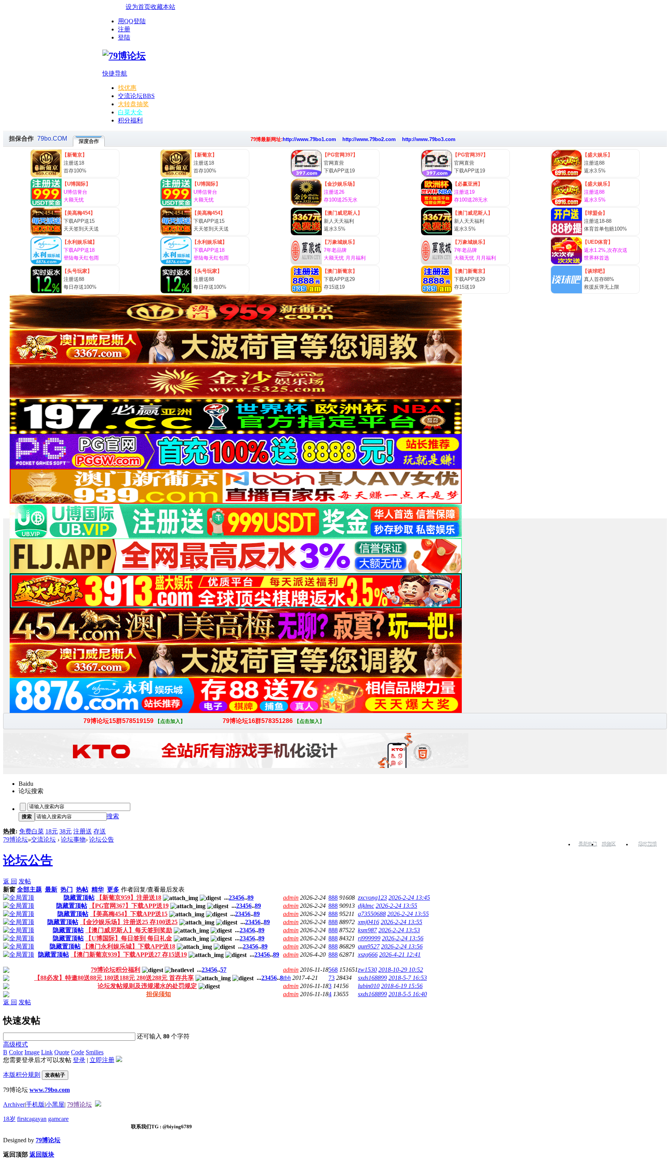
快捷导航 (114, 73)
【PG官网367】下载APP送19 (129, 905)
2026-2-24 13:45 (409, 897)
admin (291, 897)
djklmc (366, 905)
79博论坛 (15, 839)
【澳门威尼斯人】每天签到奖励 (128, 930)
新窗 (9, 889)
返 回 (10, 881)
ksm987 (367, 930)
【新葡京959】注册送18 (128, 897)
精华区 (609, 844)
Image (32, 1052)
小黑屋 (55, 1104)
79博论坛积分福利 (115, 969)
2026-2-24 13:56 (402, 938)
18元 (51, 831)
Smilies (95, 1052)
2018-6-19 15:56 (402, 986)
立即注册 (102, 1060)
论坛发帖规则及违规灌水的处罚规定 (147, 986)
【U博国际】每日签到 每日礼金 (128, 938)
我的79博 (647, 844)
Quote (61, 1052)
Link (47, 1052)
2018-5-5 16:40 (408, 994)
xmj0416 (368, 922)
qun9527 (369, 946)
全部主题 (29, 889)
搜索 (113, 816)
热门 (66, 889)
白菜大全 (130, 112)
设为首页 (138, 6)
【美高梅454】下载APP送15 (129, 914)
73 (331, 977)
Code (77, 1052)
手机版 (35, 1104)
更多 (113, 889)
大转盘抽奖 (133, 104)
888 (333, 897)
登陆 (124, 37)
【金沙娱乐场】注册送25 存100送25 (129, 922)
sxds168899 (372, 977)
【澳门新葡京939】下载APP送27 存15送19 (129, 954)
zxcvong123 (372, 897)
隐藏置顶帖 (79, 897)
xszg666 (368, 954)
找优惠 (127, 87)
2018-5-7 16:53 (408, 977)
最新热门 (587, 844)
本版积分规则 (21, 1074)
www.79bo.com (49, 1089)
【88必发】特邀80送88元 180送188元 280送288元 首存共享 (114, 977)
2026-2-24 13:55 (396, 905)
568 (333, 969)
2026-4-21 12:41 (400, 954)
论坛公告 (101, 839)
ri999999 (369, 938)
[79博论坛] (124, 56)
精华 (98, 889)
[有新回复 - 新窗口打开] (6, 970)
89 (250, 897)
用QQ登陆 (132, 21)
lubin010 (369, 986)
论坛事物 (73, 839)
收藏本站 (162, 6)
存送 (99, 831)
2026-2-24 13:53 (399, 930)
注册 (124, 29)
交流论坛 (136, 96)
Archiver (14, 1104)
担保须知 (158, 994)
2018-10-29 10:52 (400, 969)
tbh (287, 977)
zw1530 (367, 969)
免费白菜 (31, 831)
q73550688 (372, 914)
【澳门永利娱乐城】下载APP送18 (128, 946)
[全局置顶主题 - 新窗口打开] (18, 897)
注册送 (82, 831)
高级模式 (15, 1044)
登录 (79, 1060)
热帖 (82, 889)
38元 (65, 831)
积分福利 (130, 120)
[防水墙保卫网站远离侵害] (98, 1104)
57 (223, 969)
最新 (51, 889)
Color (16, 1052)
